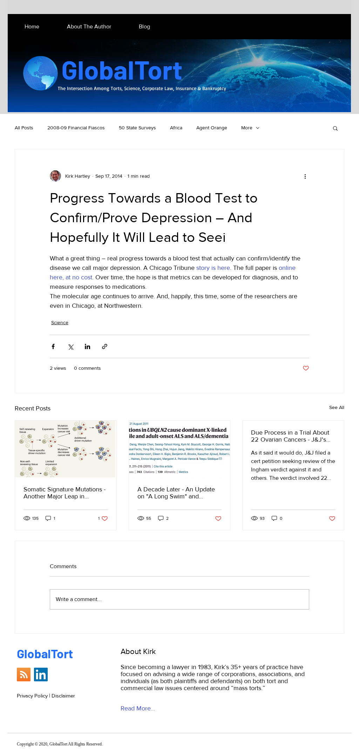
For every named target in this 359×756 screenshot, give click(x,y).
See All (336, 407)
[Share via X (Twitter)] (70, 346)
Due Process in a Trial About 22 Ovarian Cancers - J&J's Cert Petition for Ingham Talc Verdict (290, 436)
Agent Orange (211, 127)
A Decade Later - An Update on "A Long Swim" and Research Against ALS (176, 493)
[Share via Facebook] (53, 346)
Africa (176, 127)
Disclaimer (63, 696)
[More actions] (305, 176)
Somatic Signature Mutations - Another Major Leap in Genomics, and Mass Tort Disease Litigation (64, 493)
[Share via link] (104, 346)
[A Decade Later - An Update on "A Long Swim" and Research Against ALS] (179, 449)
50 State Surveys (137, 127)
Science (59, 322)
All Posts (24, 127)
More (246, 127)
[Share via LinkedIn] (87, 346)
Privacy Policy (32, 696)
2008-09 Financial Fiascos (76, 127)
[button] (335, 128)
